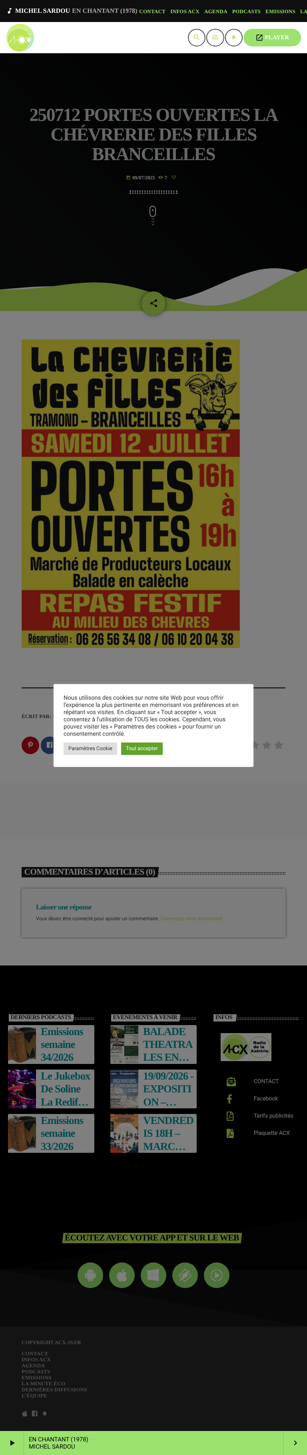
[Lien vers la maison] (20, 38)
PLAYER (272, 38)
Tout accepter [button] (142, 749)
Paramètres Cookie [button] (90, 749)
